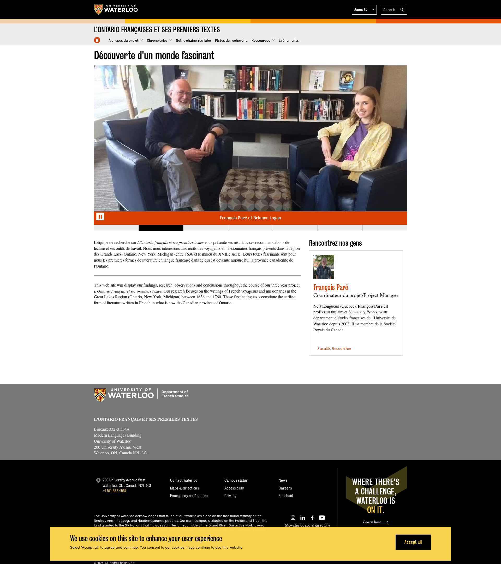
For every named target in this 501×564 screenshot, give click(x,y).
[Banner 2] (161, 228)
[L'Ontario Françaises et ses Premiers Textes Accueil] (97, 40)
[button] (364, 9)
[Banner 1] (116, 228)
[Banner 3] (205, 228)
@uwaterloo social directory (307, 525)
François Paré (330, 287)
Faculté (324, 348)
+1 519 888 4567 (115, 490)
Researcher (341, 348)
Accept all (413, 542)
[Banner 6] (340, 228)
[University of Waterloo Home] (116, 9)
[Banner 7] (384, 228)
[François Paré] (323, 267)
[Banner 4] (250, 228)
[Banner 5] (295, 228)
